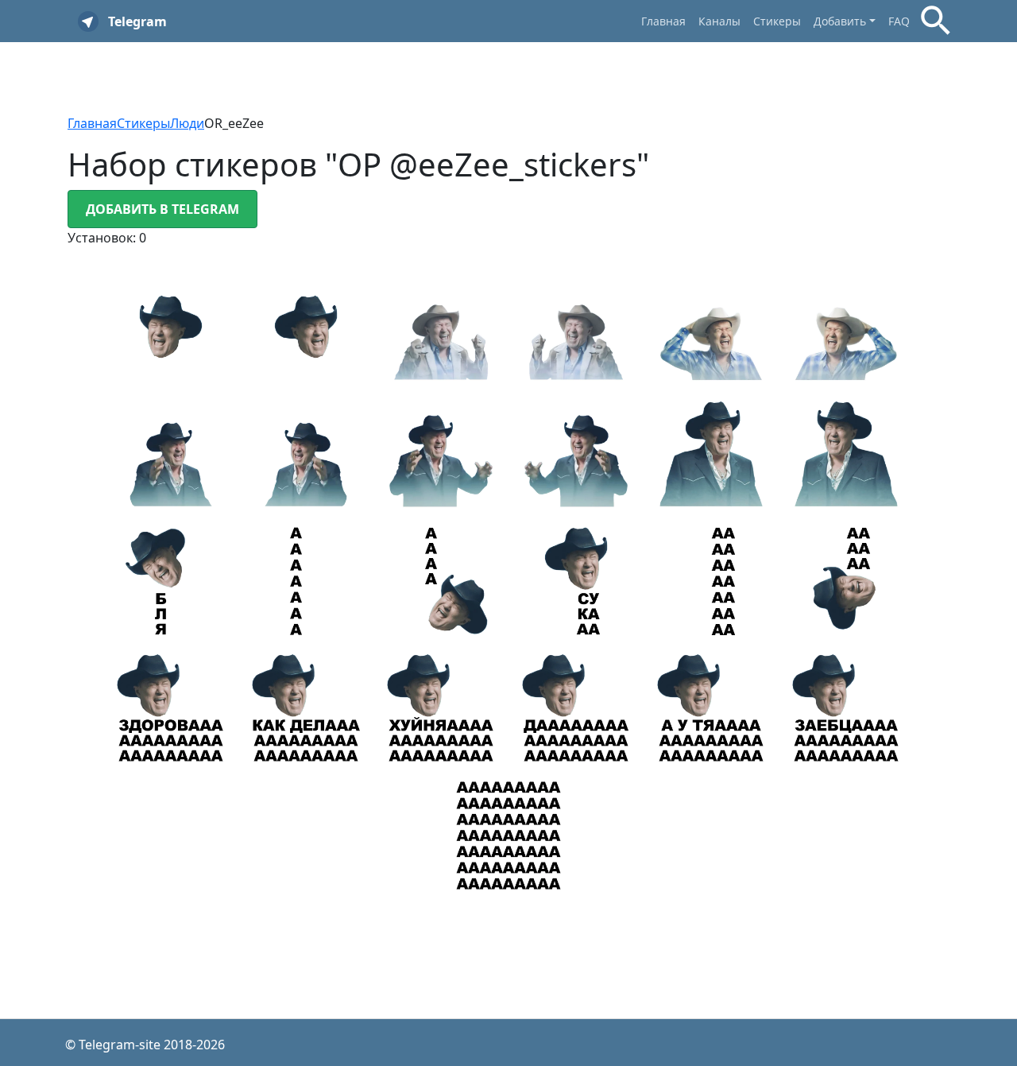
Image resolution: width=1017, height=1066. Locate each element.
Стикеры (777, 21)
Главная (663, 21)
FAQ (899, 21)
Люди (187, 123)
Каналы (719, 21)
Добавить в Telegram (162, 209)
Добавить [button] (840, 21)
